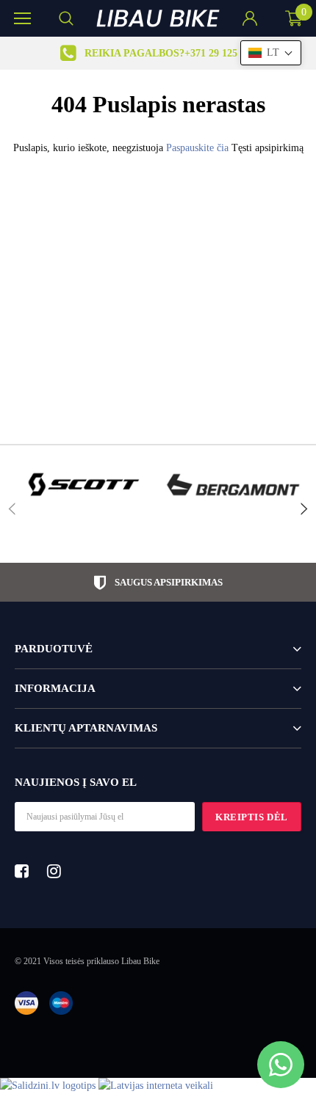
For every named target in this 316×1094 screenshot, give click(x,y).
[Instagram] (58, 871)
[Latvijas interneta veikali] (155, 1085)
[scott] (83, 484)
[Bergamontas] (233, 484)
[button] (271, 53)
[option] (158, 53)
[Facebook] (26, 871)
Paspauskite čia (198, 147)
